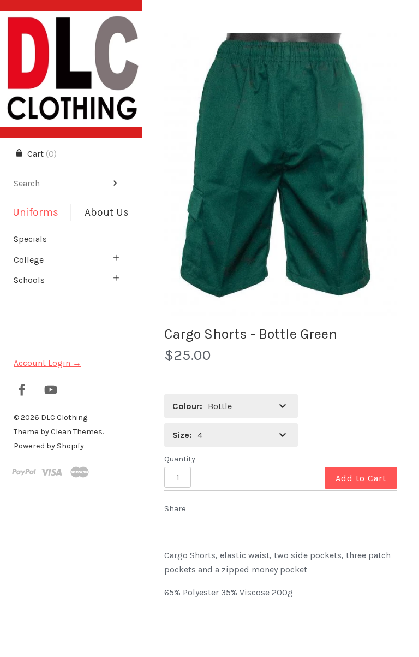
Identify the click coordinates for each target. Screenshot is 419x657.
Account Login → (47, 363)
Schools (29, 280)
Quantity (179, 459)
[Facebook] (22, 391)
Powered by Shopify (49, 446)
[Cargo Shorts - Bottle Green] (280, 174)
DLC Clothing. (64, 417)
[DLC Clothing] (71, 21)
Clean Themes (77, 431)
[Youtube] (51, 391)
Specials (30, 239)
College (29, 259)
